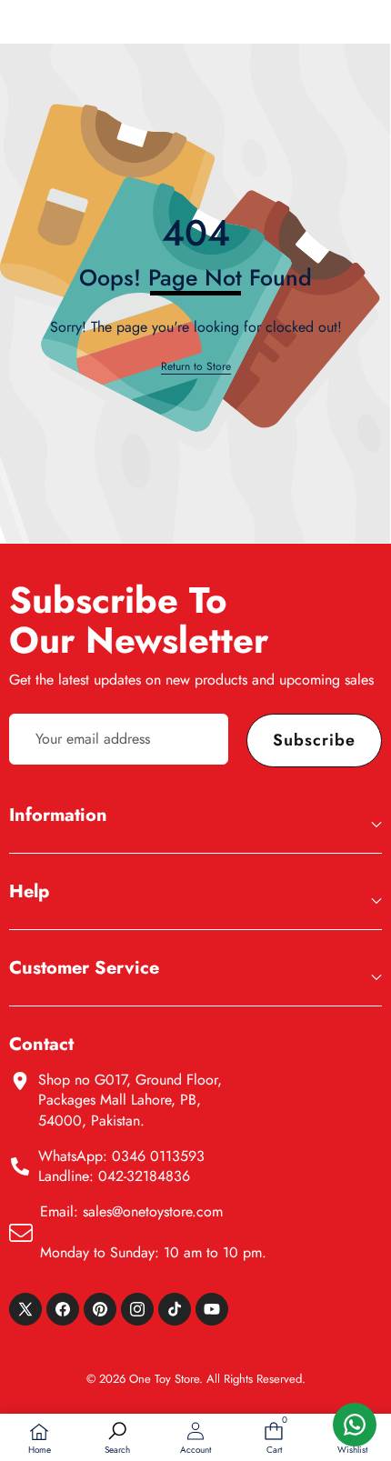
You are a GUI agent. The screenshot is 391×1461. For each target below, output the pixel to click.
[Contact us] (354, 1424)
